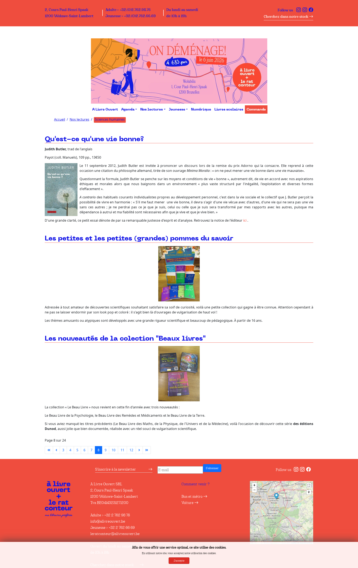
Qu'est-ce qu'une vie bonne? (94, 139)
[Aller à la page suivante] (139, 450)
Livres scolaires (228, 109)
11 (122, 450)
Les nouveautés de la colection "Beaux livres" (125, 339)
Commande (256, 109)
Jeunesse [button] (177, 109)
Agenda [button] (127, 109)
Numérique (201, 109)
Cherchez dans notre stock (286, 16)
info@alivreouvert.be (107, 521)
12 (131, 450)
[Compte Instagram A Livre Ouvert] (298, 10)
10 (113, 450)
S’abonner (212, 468)
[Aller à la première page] (49, 450)
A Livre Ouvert (105, 109)
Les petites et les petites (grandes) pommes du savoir (139, 238)
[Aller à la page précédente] (56, 450)
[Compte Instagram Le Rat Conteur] (304, 10)
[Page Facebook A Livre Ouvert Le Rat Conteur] (311, 10)
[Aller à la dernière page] (147, 450)
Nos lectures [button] (151, 109)
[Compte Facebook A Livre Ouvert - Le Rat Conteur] (308, 469)
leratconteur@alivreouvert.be (115, 533)
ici (245, 220)
